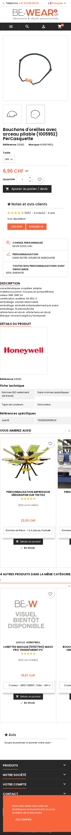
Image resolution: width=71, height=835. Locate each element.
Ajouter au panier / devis (27, 189)
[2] (12, 213)
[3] (15, 213)
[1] (8, 213)
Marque (34, 144)
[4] (19, 213)
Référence (9, 144)
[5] (22, 213)
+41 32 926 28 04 (29, 3)
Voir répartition (16, 219)
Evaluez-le (36, 226)
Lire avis (16, 226)
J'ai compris (23, 819)
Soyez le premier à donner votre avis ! (28, 742)
